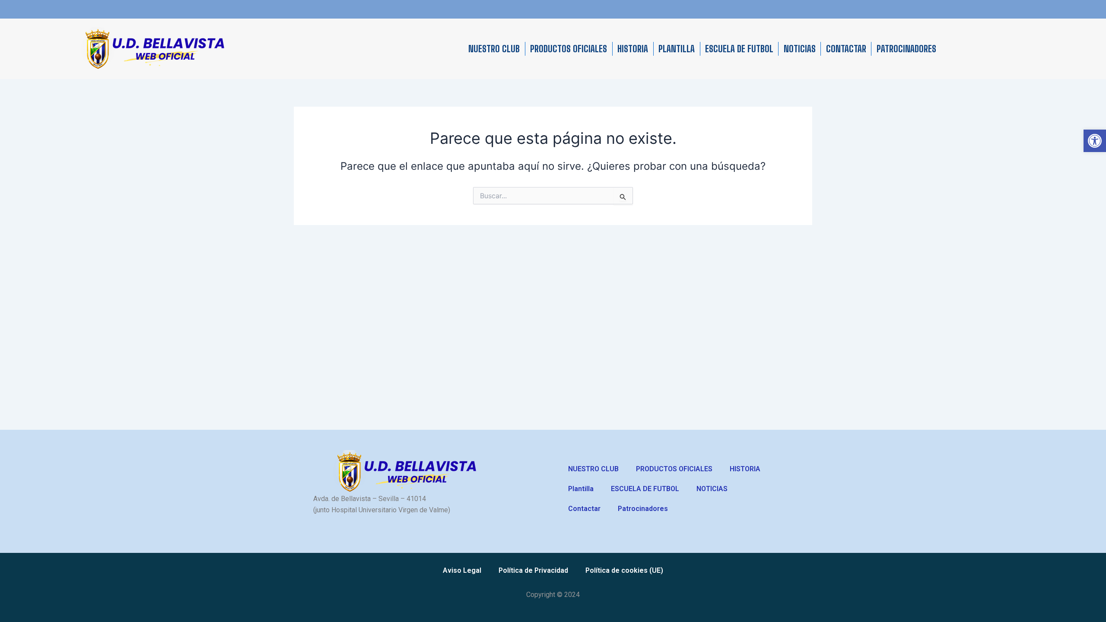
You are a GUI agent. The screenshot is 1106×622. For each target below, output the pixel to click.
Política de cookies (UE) (624, 570)
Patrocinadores (906, 49)
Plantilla (676, 49)
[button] (1095, 141)
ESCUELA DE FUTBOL (739, 49)
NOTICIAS (800, 49)
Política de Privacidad (533, 570)
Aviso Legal (462, 570)
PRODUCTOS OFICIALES (568, 49)
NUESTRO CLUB (494, 49)
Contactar (846, 49)
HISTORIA (632, 49)
